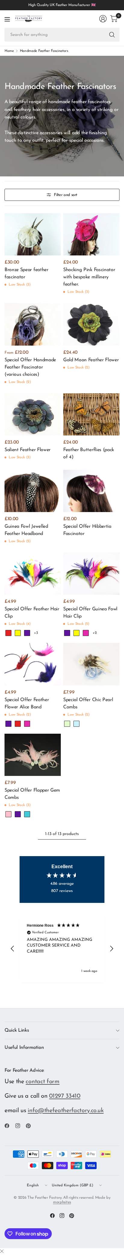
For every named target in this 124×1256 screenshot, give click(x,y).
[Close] (2, 1251)
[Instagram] (20, 1126)
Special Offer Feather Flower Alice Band (27, 704)
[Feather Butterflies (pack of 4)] (91, 414)
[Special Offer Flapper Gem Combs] (33, 755)
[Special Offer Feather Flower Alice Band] (33, 664)
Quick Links (17, 1030)
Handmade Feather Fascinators (44, 51)
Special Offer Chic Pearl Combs (88, 704)
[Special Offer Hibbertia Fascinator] (91, 491)
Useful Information (24, 1047)
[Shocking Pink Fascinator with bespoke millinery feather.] (91, 234)
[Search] (111, 35)
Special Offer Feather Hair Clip (32, 613)
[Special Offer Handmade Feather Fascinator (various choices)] (33, 324)
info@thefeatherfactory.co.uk (66, 1111)
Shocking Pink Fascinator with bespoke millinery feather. (89, 277)
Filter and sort (65, 195)
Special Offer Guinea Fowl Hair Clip (90, 613)
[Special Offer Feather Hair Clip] (33, 573)
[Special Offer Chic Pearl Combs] (91, 664)
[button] (12, 948)
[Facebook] (9, 1126)
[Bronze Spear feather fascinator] (33, 234)
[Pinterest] (31, 1126)
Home (9, 51)
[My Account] (103, 18)
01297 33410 (64, 1096)
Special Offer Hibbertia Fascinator (87, 530)
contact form (42, 1082)
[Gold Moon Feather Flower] (91, 324)
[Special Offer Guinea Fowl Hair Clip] (91, 573)
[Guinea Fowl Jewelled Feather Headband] (33, 491)
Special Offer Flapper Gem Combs (32, 794)
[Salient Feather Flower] (33, 414)
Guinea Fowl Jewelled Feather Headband (26, 530)
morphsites (62, 1202)
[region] (62, 949)
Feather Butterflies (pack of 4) (88, 454)
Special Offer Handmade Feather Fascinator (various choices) (30, 367)
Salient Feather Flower (28, 450)
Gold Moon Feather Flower (91, 360)
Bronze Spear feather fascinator (26, 273)
